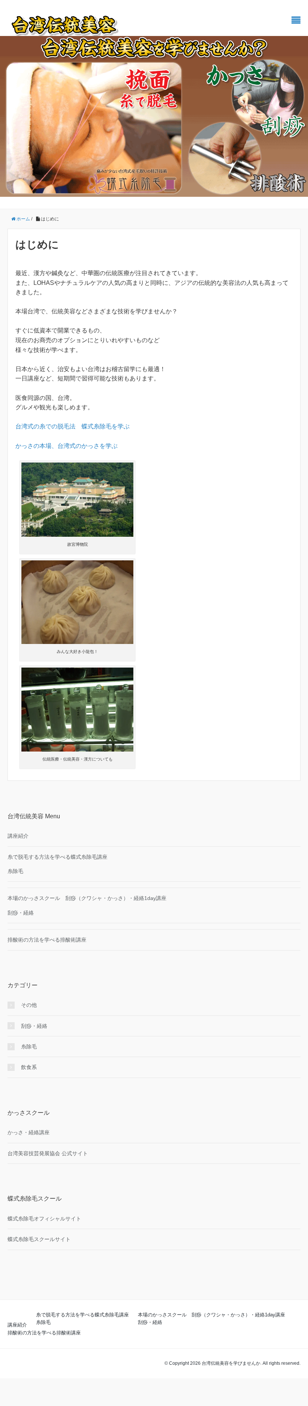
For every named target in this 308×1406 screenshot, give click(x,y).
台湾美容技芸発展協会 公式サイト (48, 1153)
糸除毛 (15, 871)
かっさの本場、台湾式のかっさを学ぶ (66, 446)
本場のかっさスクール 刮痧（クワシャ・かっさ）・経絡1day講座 (87, 898)
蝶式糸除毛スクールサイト (39, 1239)
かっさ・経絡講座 (29, 1132)
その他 (29, 1005)
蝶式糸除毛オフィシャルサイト (44, 1219)
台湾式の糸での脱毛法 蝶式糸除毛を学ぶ (72, 426)
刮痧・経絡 (21, 913)
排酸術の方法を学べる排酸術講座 (47, 940)
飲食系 (29, 1067)
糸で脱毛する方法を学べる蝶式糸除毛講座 (57, 857)
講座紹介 (18, 836)
